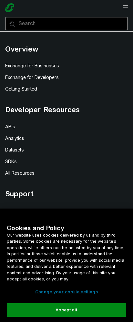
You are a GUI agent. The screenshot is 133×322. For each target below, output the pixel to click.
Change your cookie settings (66, 291)
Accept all (66, 309)
